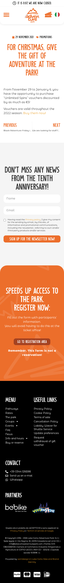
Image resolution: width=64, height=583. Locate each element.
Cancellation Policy (46, 421)
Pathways (11, 408)
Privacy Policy (43, 408)
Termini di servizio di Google (40, 531)
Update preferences (46, 433)
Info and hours (14, 438)
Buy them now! (34, 113)
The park (10, 417)
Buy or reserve (14, 442)
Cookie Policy (42, 413)
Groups (9, 421)
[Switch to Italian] (57, 14)
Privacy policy (33, 219)
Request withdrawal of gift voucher (44, 441)
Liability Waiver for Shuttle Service (45, 427)
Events (9, 425)
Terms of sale (42, 417)
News (8, 434)
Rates (9, 413)
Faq (7, 430)
